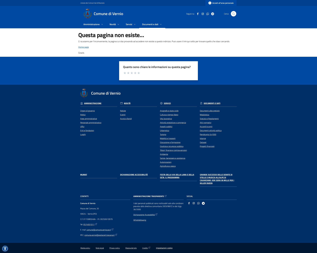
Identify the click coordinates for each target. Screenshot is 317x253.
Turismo (163, 134)
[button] (234, 14)
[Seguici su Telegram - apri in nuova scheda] (211, 13)
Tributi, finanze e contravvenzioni (173, 150)
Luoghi (83, 134)
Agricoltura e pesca (168, 166)
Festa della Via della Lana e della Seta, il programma (177, 176)
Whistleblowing (139, 219)
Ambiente (164, 154)
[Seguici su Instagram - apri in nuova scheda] (201, 13)
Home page (83, 47)
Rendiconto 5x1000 (208, 134)
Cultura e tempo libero (169, 114)
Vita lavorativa (166, 118)
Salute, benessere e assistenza (172, 158)
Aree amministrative (88, 118)
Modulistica (204, 114)
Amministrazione (92, 103)
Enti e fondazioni (87, 130)
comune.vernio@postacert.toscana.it (99, 235)
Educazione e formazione (170, 142)
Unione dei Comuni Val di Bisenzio (92, 3)
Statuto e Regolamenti (209, 118)
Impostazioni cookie (164, 247)
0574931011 (88, 224)
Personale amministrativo (90, 122)
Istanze (203, 138)
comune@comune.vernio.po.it (99, 229)
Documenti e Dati (212, 103)
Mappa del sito (131, 248)
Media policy (85, 248)
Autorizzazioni (165, 162)
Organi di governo (87, 110)
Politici (83, 114)
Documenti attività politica (211, 130)
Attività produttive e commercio (173, 122)
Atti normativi (205, 122)
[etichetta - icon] (125, 72)
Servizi (167, 103)
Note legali (100, 248)
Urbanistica (164, 130)
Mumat (83, 174)
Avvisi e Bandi (126, 118)
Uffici (82, 126)
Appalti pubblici (166, 126)
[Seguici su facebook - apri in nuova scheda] (196, 13)
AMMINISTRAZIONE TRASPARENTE (148, 196)
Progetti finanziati (207, 146)
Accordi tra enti (206, 126)
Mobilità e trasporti (167, 138)
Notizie (123, 110)
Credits (145, 248)
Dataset (203, 142)
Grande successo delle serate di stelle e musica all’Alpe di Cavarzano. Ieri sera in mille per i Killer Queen (217, 178)
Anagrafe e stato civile (169, 110)
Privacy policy (114, 248)
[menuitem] (93, 24)
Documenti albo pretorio (210, 110)
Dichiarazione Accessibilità (134, 174)
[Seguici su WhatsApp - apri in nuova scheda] (206, 13)
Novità (127, 103)
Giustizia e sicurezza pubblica (171, 146)
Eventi (122, 114)
